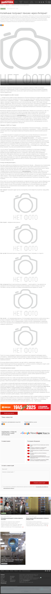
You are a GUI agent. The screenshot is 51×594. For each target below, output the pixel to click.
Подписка (16, 570)
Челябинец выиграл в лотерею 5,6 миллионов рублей (39, 451)
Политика (12, 577)
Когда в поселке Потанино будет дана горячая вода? (39, 445)
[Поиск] (46, 2)
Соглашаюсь (26, 591)
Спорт (2, 578)
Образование (12, 580)
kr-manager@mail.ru (26, 580)
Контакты (7, 570)
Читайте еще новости (9, 413)
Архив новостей (31, 2)
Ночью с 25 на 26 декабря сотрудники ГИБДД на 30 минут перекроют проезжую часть (39, 460)
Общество (3, 576)
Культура (2, 577)
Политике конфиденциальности (8, 588)
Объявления (3, 583)
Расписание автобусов (26, 570)
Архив (20, 570)
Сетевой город (20, 2)
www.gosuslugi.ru (21, 115)
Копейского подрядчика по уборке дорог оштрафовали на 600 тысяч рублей (38, 448)
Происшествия (4, 581)
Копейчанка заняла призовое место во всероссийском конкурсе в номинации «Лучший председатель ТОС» (39, 456)
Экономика (12, 576)
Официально (12, 581)
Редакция (2, 570)
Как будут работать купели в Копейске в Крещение (38, 454)
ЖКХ (11, 578)
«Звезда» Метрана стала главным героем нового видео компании (12, 560)
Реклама (11, 570)
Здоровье (3, 580)
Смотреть (11, 556)
